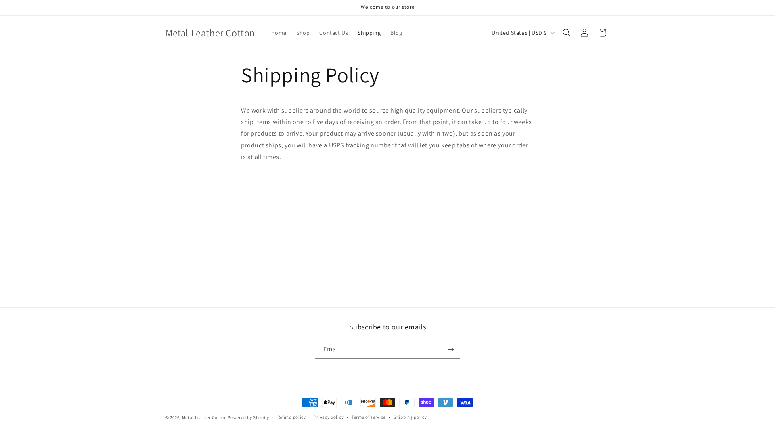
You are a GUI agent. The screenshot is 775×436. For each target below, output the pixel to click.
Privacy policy (329, 417)
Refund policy (291, 417)
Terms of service (368, 417)
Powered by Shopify (248, 417)
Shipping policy (410, 417)
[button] (567, 33)
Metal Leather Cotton (204, 417)
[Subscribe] (451, 349)
